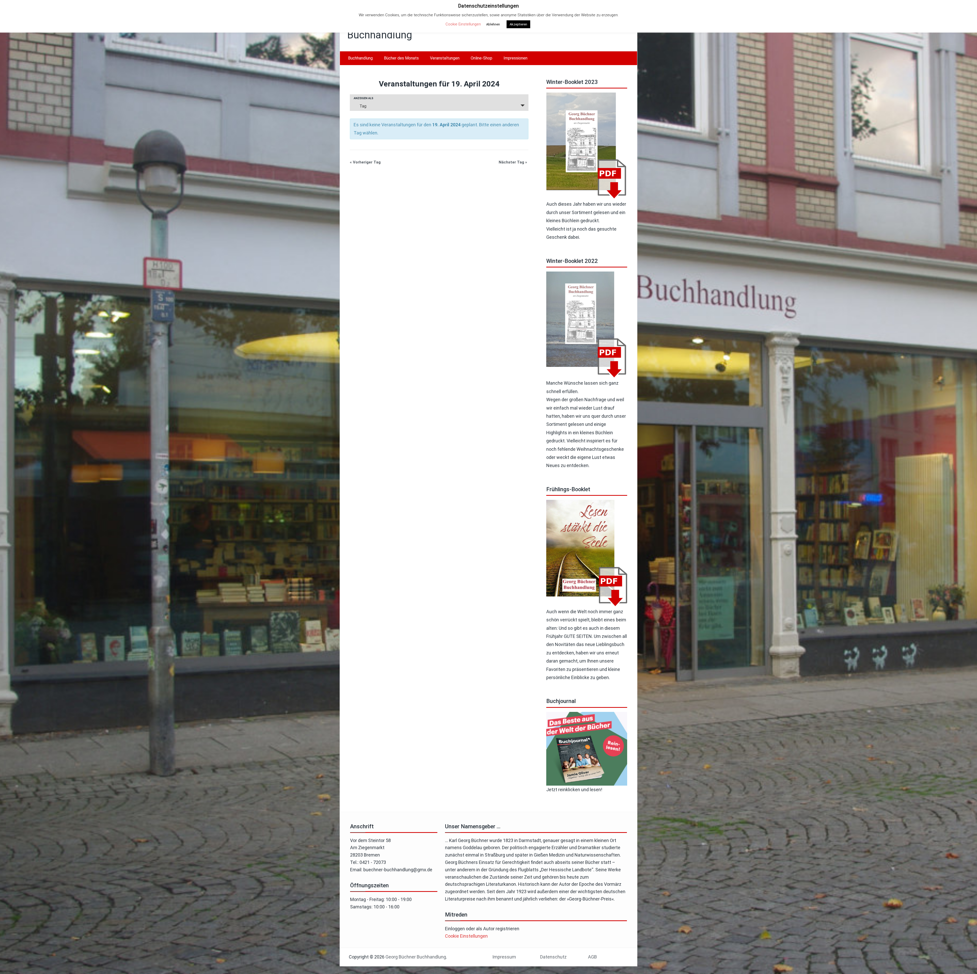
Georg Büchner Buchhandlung (415, 957)
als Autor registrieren (497, 928)
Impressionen (515, 58)
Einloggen (455, 928)
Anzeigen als (363, 98)
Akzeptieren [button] (518, 24)
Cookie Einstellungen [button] (466, 936)
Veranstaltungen (444, 58)
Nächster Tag (513, 162)
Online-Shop (481, 58)
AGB (592, 957)
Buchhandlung (360, 58)
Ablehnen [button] (493, 24)
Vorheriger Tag (365, 162)
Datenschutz (553, 957)
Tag (363, 106)
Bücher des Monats (401, 58)
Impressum (504, 957)
